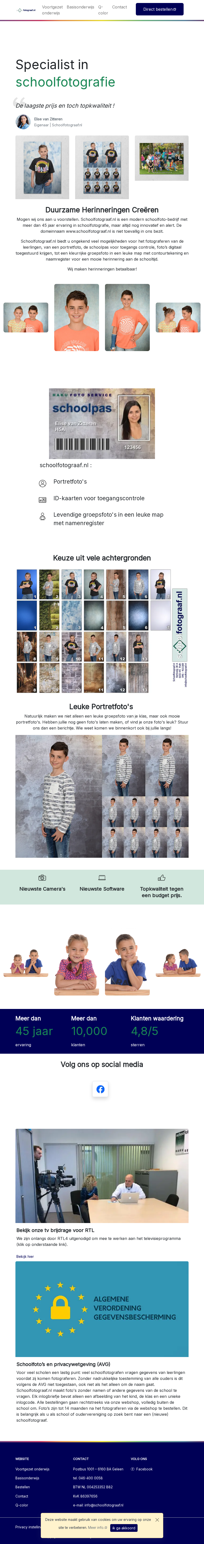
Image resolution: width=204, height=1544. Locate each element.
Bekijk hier (25, 1256)
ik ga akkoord (123, 1528)
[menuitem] (52, 10)
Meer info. (96, 1528)
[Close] (157, 1520)
